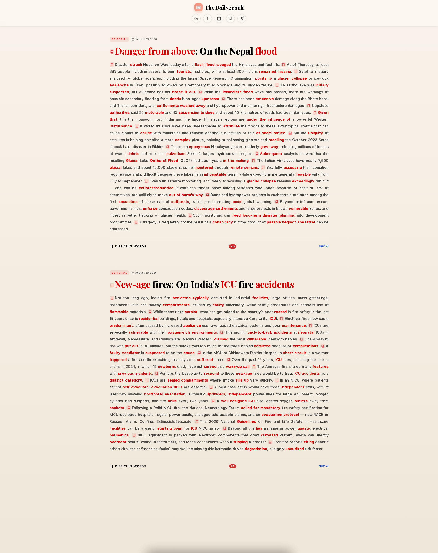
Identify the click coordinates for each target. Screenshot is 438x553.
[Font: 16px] (207, 18)
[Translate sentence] (112, 64)
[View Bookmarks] (230, 18)
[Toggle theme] (196, 18)
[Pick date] (219, 18)
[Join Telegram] (241, 18)
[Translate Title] (112, 51)
